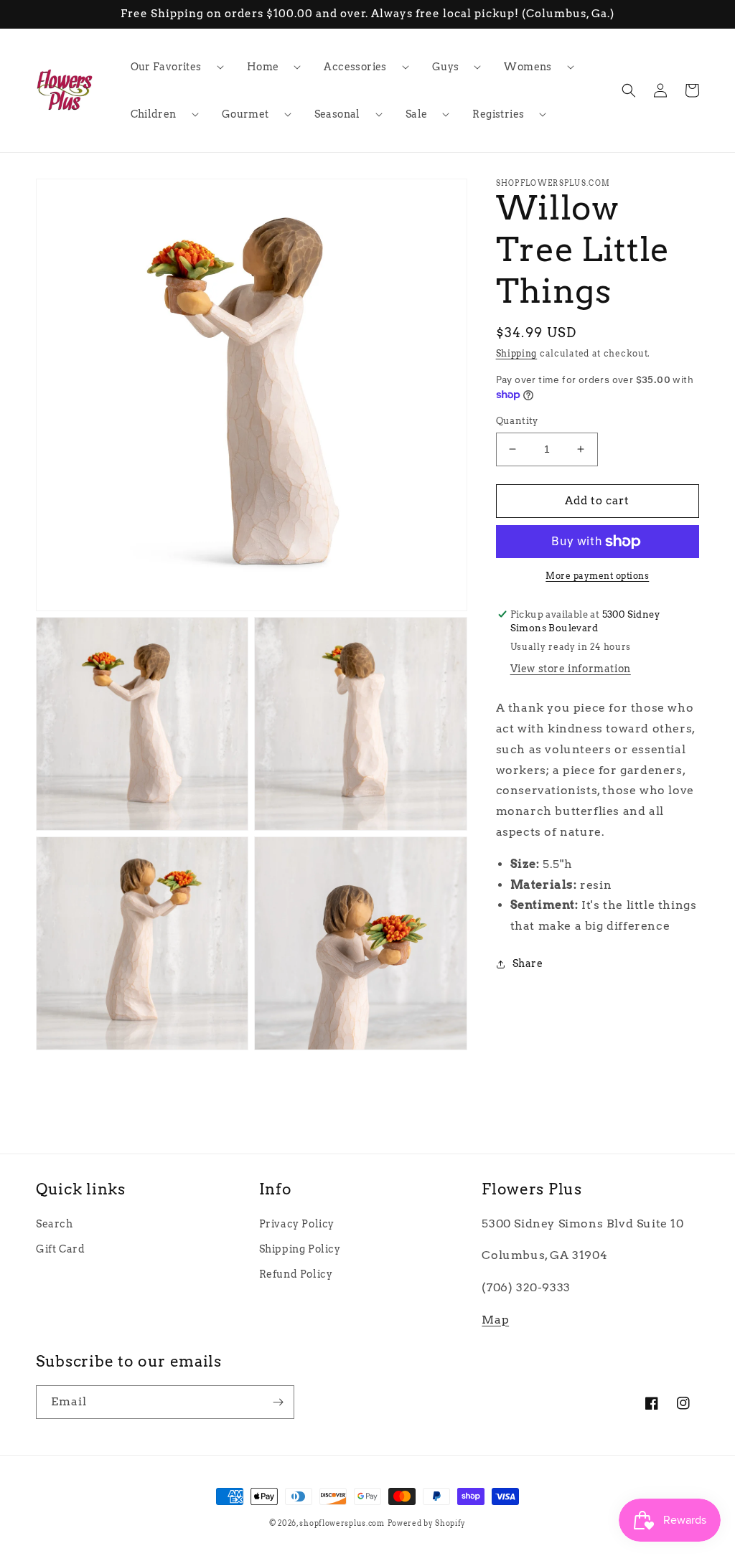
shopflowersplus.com (341, 1523)
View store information (570, 668)
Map (495, 1319)
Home (263, 66)
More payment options (597, 575)
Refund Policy (296, 1274)
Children (154, 114)
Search (54, 1224)
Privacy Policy (296, 1224)
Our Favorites (166, 66)
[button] (171, 66)
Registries (498, 114)
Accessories (355, 66)
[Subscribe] (278, 1402)
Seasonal (337, 114)
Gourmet (245, 114)
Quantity (517, 420)
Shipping (517, 353)
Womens (527, 66)
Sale (417, 114)
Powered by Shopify (427, 1523)
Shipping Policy (300, 1249)
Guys (445, 66)
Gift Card (60, 1249)
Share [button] (527, 963)
